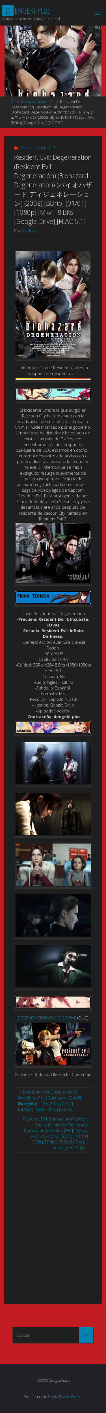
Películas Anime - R (37, 101)
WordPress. (72, 1396)
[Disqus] (53, 1224)
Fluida (52, 1396)
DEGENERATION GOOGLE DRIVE (47, 1018)
